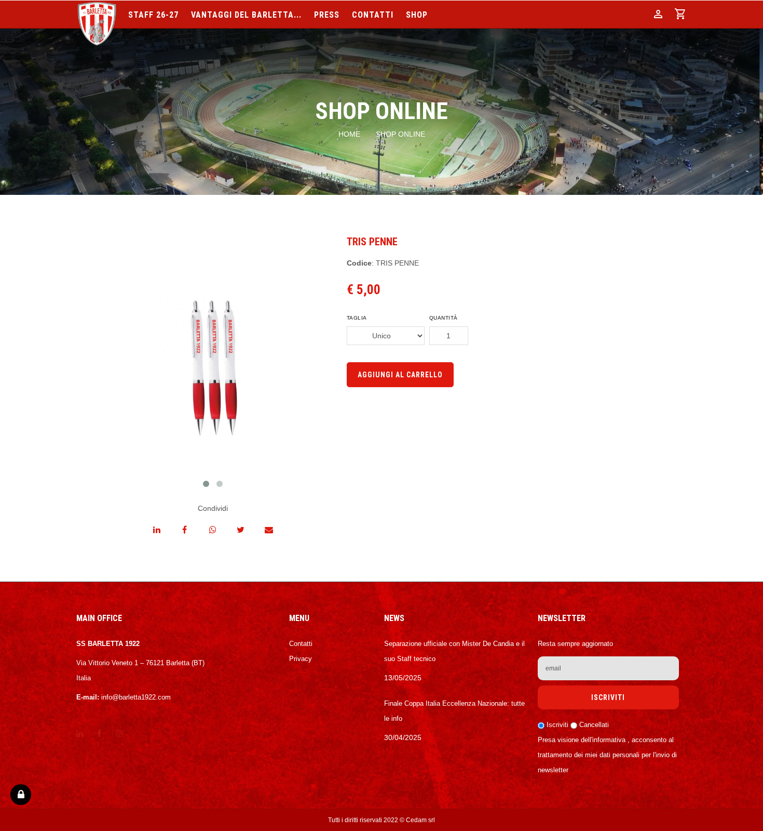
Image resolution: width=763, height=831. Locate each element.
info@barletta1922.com (136, 697)
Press (326, 15)
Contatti (372, 15)
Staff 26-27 (153, 15)
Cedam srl (420, 820)
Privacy (300, 659)
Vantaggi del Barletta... (246, 15)
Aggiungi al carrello (400, 375)
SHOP (417, 15)
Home (349, 134)
